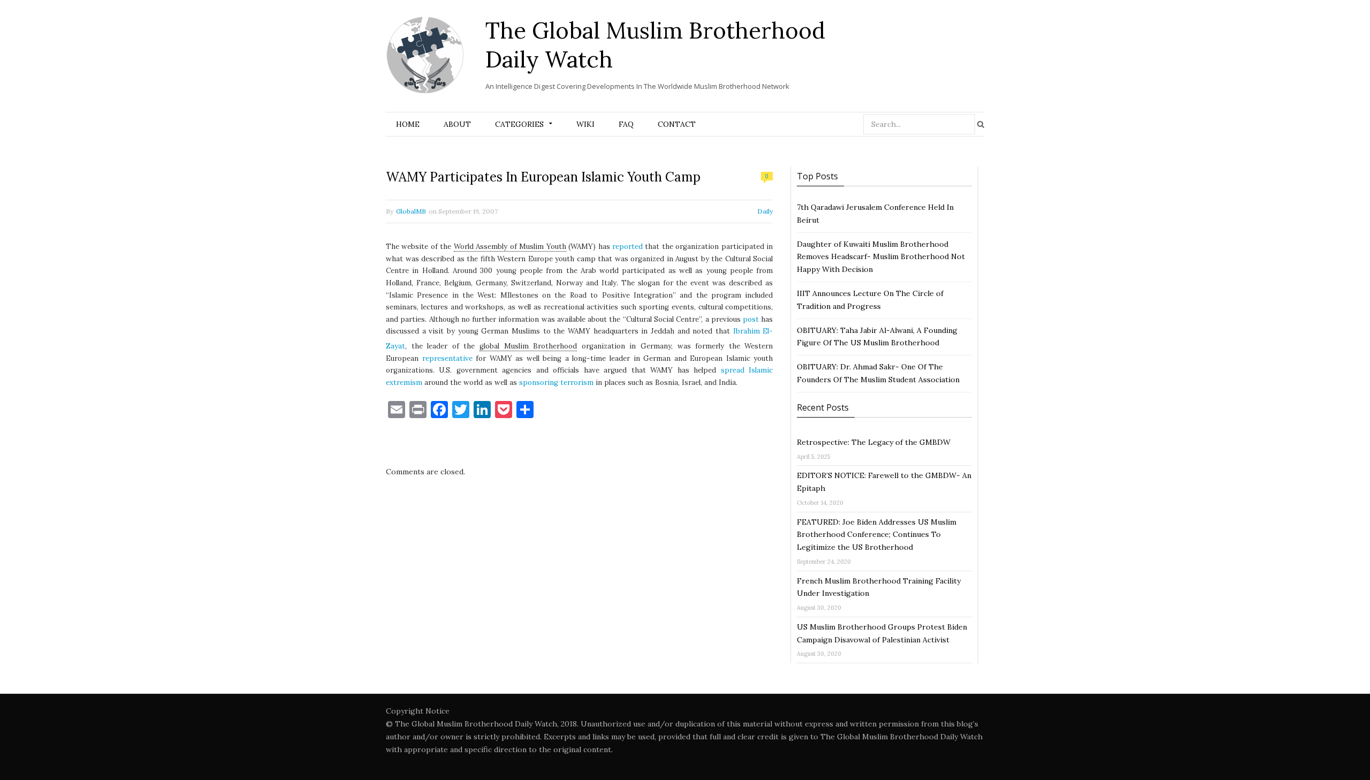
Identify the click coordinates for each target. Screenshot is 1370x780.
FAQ (626, 124)
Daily (765, 211)
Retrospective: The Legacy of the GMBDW (873, 442)
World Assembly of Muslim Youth (510, 246)
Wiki (585, 124)
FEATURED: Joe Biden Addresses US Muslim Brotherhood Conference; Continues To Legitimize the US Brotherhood (876, 534)
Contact (677, 124)
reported (627, 246)
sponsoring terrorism (556, 382)
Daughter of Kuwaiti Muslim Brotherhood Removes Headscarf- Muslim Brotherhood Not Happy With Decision (881, 257)
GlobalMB (411, 211)
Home (408, 124)
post (751, 319)
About (457, 124)
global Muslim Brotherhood (528, 346)
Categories (519, 124)
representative (447, 358)
